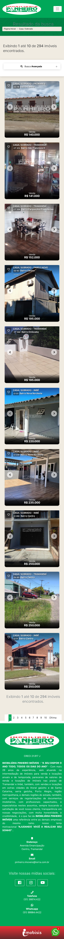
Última (53, 717)
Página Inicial (10, 29)
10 (45, 717)
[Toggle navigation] (57, 9)
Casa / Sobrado (26, 29)
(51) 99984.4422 (32, 912)
